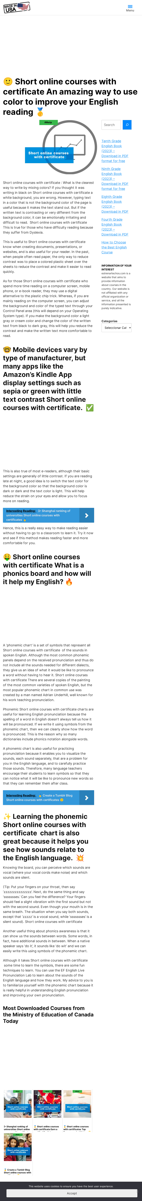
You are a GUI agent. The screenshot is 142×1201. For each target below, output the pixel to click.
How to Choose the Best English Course (114, 247)
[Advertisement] (71, 43)
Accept (72, 1193)
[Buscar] (127, 125)
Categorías (109, 321)
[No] (137, 1191)
